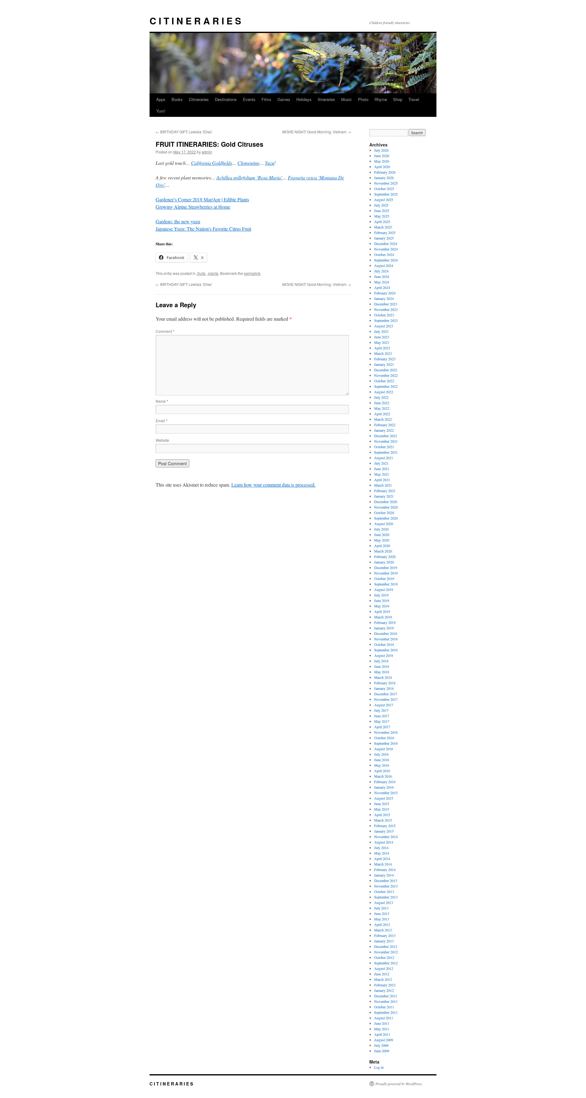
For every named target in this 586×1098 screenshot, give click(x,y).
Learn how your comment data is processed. (273, 484)
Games (283, 99)
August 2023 (383, 325)
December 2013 (385, 880)
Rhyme (380, 99)
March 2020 (383, 551)
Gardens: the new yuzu (178, 221)
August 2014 (383, 842)
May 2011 (381, 1028)
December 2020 (385, 501)
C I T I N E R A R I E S (195, 20)
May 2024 (381, 281)
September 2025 (386, 194)
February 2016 (385, 781)
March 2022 (383, 419)
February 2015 (385, 825)
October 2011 (384, 1006)
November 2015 (386, 792)
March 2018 (383, 677)
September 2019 (386, 583)
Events (249, 99)
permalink (252, 273)
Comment (165, 331)
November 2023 (386, 309)
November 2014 (386, 836)
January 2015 (384, 831)
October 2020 (384, 512)
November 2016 (386, 732)
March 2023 (383, 353)
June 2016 (381, 759)
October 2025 (384, 188)
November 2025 (386, 183)
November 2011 (386, 1001)
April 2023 (382, 347)
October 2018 (384, 644)
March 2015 (383, 820)
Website (162, 440)
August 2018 (383, 655)
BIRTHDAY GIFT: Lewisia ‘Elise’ (184, 131)
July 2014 (381, 847)
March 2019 (383, 616)
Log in (379, 1067)
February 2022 (385, 424)
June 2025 (381, 210)
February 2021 (385, 490)
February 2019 (385, 622)
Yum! (160, 111)
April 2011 (382, 1034)
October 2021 (384, 446)
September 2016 (386, 743)
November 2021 (386, 441)
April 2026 (382, 166)
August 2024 (383, 265)
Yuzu (269, 163)
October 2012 (384, 957)
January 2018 (384, 688)
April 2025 (382, 221)
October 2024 (384, 254)
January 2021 (384, 496)
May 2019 (381, 605)
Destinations (226, 99)
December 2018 (385, 633)
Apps (160, 99)
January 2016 (384, 787)
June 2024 (381, 276)
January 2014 (384, 875)
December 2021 (385, 435)
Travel (413, 99)
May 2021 (381, 474)
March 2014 (383, 864)
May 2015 (381, 809)
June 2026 (381, 155)
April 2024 (382, 287)
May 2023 (381, 342)
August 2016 (383, 748)
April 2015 (382, 814)
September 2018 (386, 649)
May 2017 (381, 721)
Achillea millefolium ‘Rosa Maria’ (249, 177)
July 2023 (381, 331)
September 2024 (386, 259)
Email (162, 420)
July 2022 (381, 397)
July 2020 (381, 529)
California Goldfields (211, 163)
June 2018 (381, 666)
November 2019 (386, 573)
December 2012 (385, 946)
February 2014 (385, 869)
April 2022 (382, 413)
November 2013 (386, 886)
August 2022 (383, 391)
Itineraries (326, 99)
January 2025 (384, 238)
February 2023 (385, 358)
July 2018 (381, 660)
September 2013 (386, 897)
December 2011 (385, 995)
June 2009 (381, 1050)
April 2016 (382, 770)
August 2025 (383, 199)
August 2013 (383, 902)
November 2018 (386, 638)
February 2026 (385, 172)
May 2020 (381, 540)
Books (177, 99)
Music (346, 99)
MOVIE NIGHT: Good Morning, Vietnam (316, 131)
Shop (397, 99)
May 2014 (381, 853)
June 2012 (381, 973)
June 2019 (381, 600)
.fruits (201, 273)
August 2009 (383, 1039)
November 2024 (386, 249)
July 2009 (381, 1045)
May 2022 (381, 408)
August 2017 (383, 704)
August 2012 (383, 968)
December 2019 (385, 567)
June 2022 (381, 402)
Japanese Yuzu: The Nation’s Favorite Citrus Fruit (203, 228)
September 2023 (386, 320)
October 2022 (384, 380)
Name (162, 401)
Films (266, 99)
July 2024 (381, 270)
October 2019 (384, 578)
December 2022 (385, 369)
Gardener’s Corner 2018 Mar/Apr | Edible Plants (202, 199)
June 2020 (381, 534)
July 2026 (381, 150)
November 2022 (386, 375)
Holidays (304, 99)
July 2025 (381, 205)
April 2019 (382, 611)
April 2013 (382, 924)
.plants (212, 273)
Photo (363, 99)
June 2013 (381, 913)
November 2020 (386, 507)
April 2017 (382, 726)
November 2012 (386, 951)
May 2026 (381, 161)
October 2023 (384, 314)
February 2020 (385, 556)
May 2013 (381, 918)
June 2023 (381, 336)
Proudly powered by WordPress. (399, 1083)
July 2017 (381, 710)
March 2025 (383, 227)
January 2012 (384, 990)
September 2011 (386, 1012)
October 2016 (384, 737)
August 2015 (383, 798)
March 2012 (383, 979)
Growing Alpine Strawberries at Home (193, 206)
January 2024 (384, 298)
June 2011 (381, 1023)
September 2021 (386, 452)
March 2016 (383, 776)
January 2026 (384, 177)
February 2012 (385, 984)
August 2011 (383, 1017)
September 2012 (386, 962)
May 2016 (381, 765)
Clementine (248, 163)
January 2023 (384, 364)
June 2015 (381, 803)
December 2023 (385, 303)
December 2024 (385, 243)
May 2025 (381, 216)
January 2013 (384, 940)
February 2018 (385, 682)
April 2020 (382, 545)
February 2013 (385, 935)
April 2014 (382, 858)
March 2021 (383, 485)
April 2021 (382, 479)
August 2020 (383, 523)
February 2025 (385, 232)
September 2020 (386, 518)
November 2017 (386, 699)
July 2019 (381, 594)
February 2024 (385, 292)
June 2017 (381, 715)
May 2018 (381, 671)
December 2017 (385, 693)
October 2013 (384, 891)
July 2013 (381, 907)
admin (207, 151)
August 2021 (383, 457)
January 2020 (384, 562)
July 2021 (381, 463)
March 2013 (383, 929)
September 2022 (386, 386)
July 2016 (381, 754)
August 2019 (383, 589)
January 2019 (384, 627)
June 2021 (381, 468)
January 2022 (384, 430)
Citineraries (199, 99)
